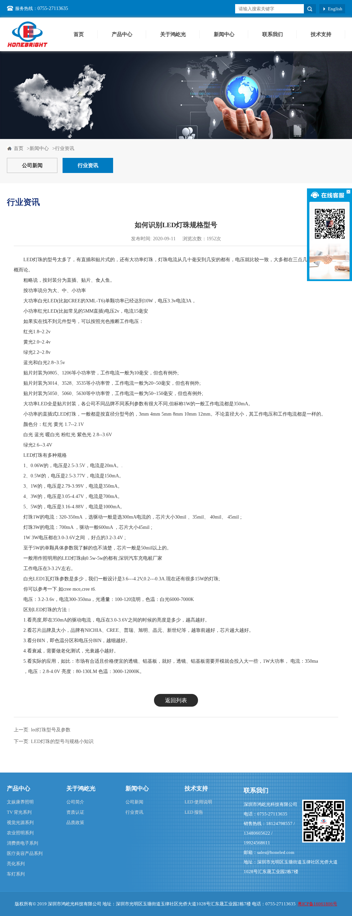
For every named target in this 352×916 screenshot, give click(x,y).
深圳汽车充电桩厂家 (140, 558)
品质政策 (75, 822)
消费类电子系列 (22, 843)
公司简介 (75, 801)
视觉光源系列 (20, 822)
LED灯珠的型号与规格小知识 (62, 741)
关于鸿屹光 (173, 34)
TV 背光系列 (19, 812)
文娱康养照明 (20, 801)
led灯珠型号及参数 (50, 729)
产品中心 (122, 34)
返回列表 (176, 700)
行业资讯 (88, 165)
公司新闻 (32, 165)
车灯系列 (16, 874)
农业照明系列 (20, 832)
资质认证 (75, 812)
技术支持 (321, 34)
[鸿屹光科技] (27, 34)
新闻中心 (224, 34)
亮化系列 (16, 863)
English (335, 8)
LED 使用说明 (198, 801)
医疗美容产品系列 (25, 853)
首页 (79, 34)
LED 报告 (194, 812)
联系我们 (272, 34)
